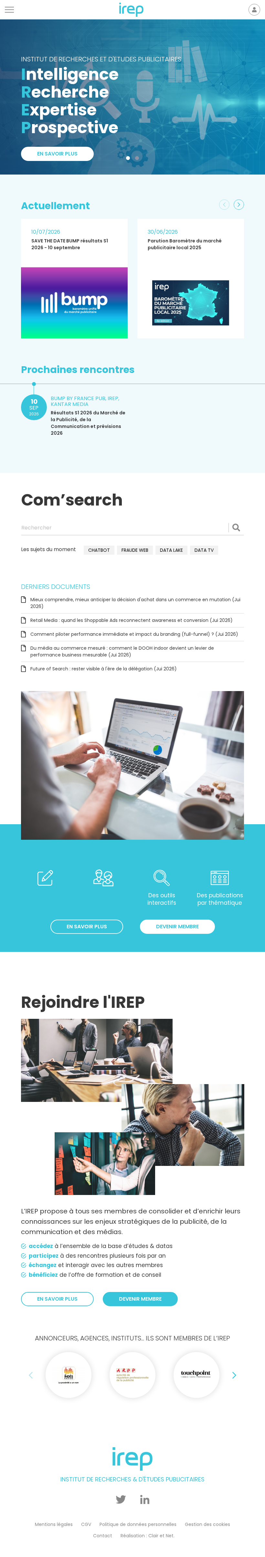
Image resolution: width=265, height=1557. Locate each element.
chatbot (99, 550)
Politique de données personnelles (138, 1524)
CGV (86, 1524)
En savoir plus (87, 926)
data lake (171, 550)
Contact (102, 1535)
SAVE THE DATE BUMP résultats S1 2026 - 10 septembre (69, 244)
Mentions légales (54, 1524)
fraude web (135, 550)
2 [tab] (138, 159)
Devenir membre (177, 926)
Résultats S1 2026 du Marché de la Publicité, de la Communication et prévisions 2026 (88, 423)
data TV (204, 550)
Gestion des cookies (207, 1524)
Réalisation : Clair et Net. (148, 1535)
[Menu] (9, 9)
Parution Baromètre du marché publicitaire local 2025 (185, 244)
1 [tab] (129, 159)
